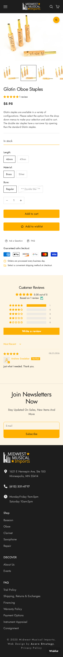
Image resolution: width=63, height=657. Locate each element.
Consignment (11, 628)
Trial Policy (10, 590)
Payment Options (13, 615)
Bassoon (8, 520)
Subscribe (31, 434)
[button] (11, 97)
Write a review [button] (31, 331)
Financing (9, 603)
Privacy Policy (31, 648)
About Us (9, 565)
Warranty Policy (13, 609)
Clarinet (8, 533)
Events (7, 571)
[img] (11, 354)
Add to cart (31, 214)
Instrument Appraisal (15, 622)
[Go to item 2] (28, 73)
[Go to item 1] (11, 73)
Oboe (7, 526)
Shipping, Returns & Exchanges (22, 596)
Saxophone (10, 539)
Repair (7, 546)
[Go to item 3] (46, 73)
